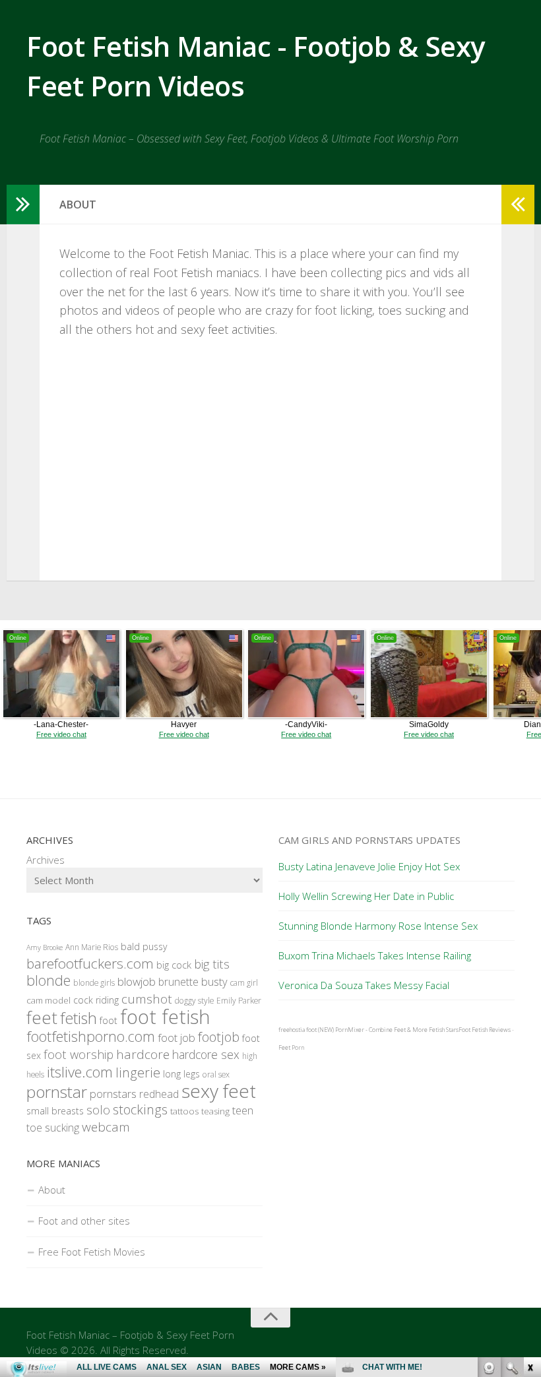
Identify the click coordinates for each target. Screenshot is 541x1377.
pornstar (56, 1092)
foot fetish (165, 1017)
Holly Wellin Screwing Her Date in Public (366, 896)
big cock (173, 964)
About (51, 1189)
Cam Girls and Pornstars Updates (369, 840)
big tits (212, 963)
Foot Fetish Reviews (485, 1029)
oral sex (216, 1074)
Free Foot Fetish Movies (91, 1251)
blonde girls (94, 982)
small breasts (55, 1111)
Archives (45, 859)
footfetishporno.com (90, 1036)
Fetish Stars (444, 1029)
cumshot (146, 999)
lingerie (137, 1072)
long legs (181, 1074)
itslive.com (80, 1072)
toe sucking (52, 1127)
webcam (106, 1127)
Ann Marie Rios (91, 947)
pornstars (113, 1093)
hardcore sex (205, 1054)
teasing (215, 1111)
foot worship (78, 1054)
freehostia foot (297, 1029)
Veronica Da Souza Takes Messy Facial (363, 985)
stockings (140, 1109)
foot (108, 1020)
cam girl (244, 982)
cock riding (96, 1000)
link (529, 1171)
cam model (48, 1000)
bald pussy (144, 946)
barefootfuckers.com (90, 963)
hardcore (143, 1054)
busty (214, 981)
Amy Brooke (44, 947)
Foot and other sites (84, 1220)
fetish (78, 1018)
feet (41, 1017)
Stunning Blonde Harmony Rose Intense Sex (378, 925)
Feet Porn (291, 1047)
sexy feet (218, 1090)
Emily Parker (238, 1000)
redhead (159, 1094)
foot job (176, 1037)
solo (98, 1109)
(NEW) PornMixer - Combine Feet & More (373, 1029)
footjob (218, 1037)
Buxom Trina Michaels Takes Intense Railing (374, 955)
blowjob (136, 981)
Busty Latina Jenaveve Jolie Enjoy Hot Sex (369, 866)
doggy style (194, 1000)
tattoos (184, 1111)
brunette (178, 982)
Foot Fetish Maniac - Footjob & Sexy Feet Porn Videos (255, 65)
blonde (48, 980)
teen (242, 1110)
